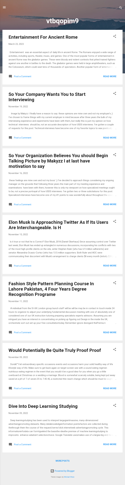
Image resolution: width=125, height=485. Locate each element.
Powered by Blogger (64, 471)
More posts (63, 461)
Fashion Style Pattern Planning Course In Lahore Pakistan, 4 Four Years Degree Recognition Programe (51, 289)
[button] (114, 36)
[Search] (121, 8)
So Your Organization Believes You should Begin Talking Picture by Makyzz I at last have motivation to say (58, 161)
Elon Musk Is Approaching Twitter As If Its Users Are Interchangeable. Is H (58, 224)
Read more (109, 76)
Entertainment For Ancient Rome (43, 37)
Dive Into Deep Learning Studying (43, 406)
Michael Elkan (69, 477)
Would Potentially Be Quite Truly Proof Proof (55, 350)
